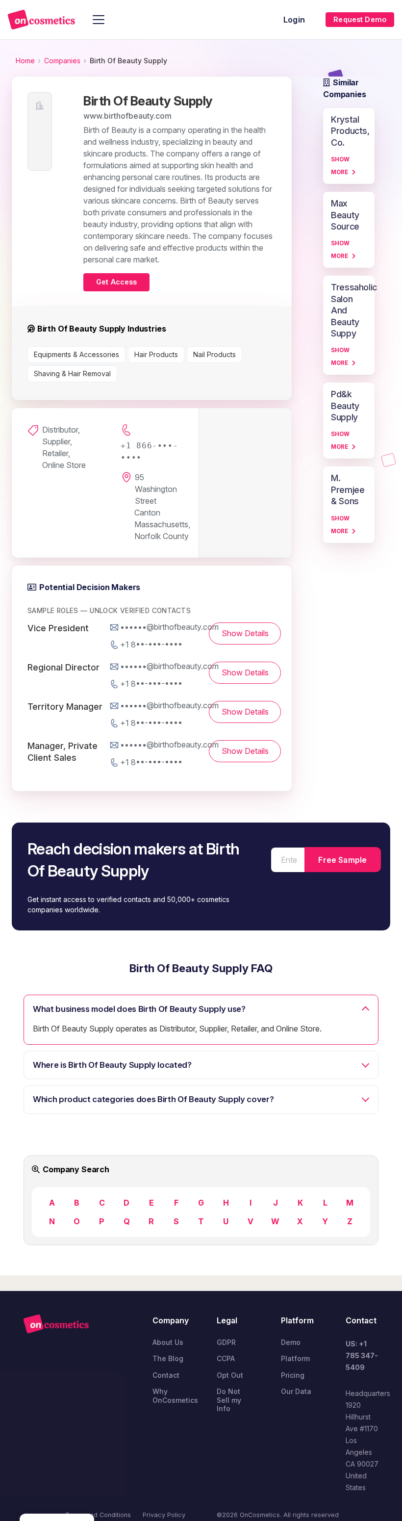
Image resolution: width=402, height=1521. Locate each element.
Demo (291, 1342)
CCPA (226, 1358)
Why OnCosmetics (175, 1395)
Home (25, 60)
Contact (165, 1375)
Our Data (296, 1391)
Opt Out (230, 1375)
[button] (98, 20)
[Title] (41, 19)
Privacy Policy (164, 1515)
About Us (167, 1342)
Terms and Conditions (98, 1515)
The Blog (167, 1358)
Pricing (292, 1375)
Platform (295, 1358)
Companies (62, 60)
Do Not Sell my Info (229, 1400)
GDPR (226, 1342)
